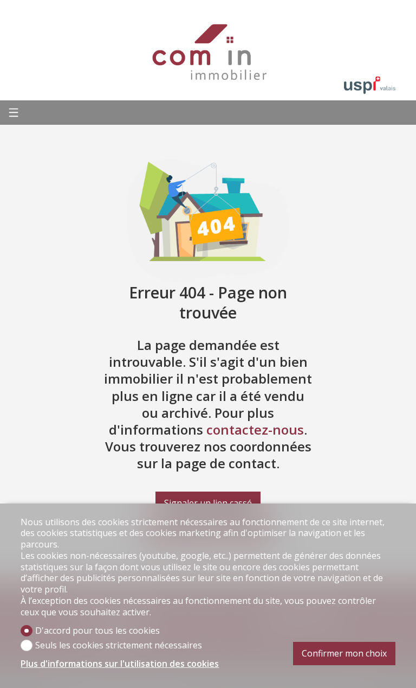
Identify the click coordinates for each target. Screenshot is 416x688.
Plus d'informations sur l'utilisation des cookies (120, 664)
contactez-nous (255, 429)
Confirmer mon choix (344, 653)
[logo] (207, 51)
